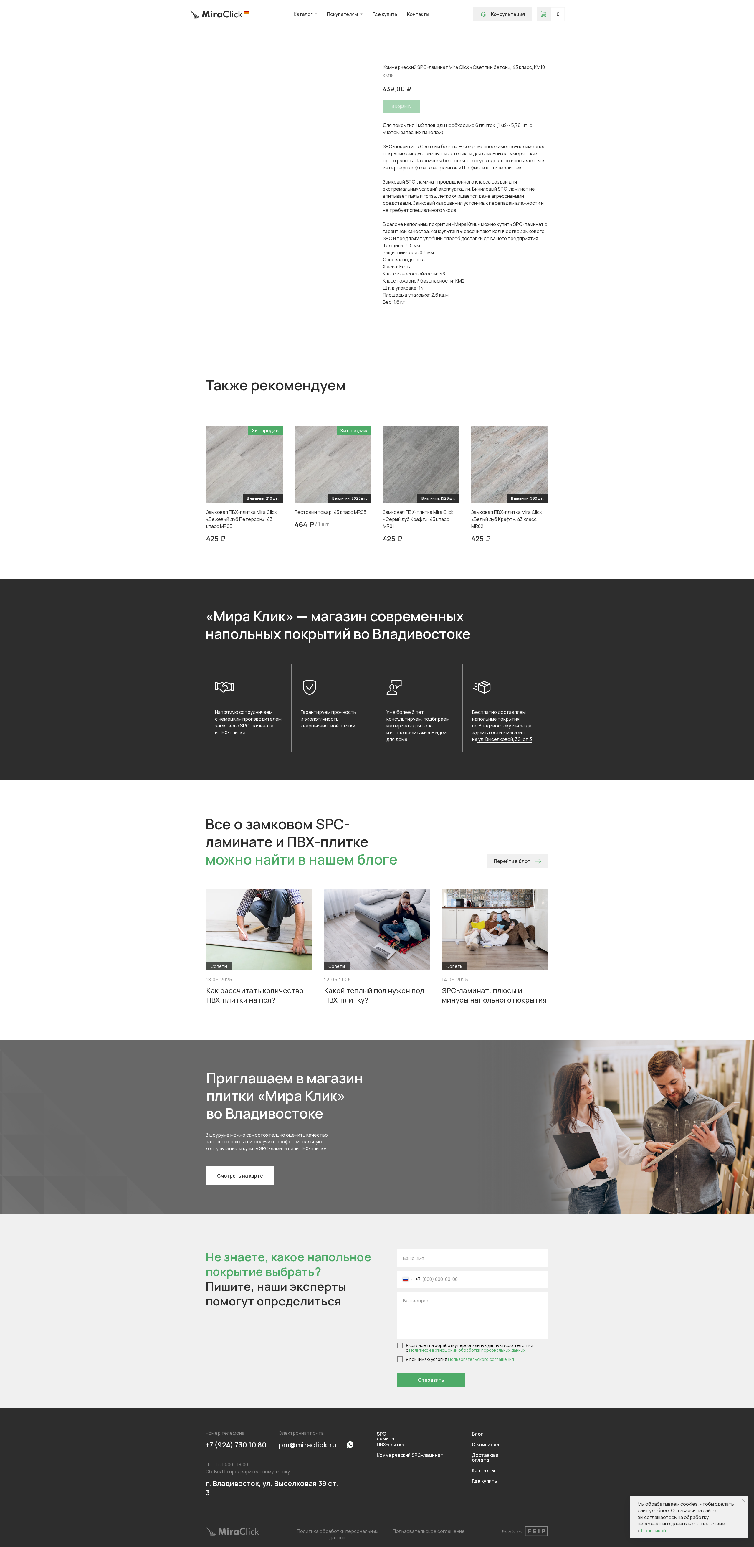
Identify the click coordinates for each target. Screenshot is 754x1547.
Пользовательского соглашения (481, 1359)
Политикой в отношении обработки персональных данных (467, 1350)
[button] (502, 14)
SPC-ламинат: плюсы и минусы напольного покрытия (494, 995)
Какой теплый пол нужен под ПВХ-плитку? (374, 995)
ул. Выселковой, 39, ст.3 (504, 739)
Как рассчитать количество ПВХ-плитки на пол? (254, 995)
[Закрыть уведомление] (744, 1501)
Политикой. (653, 1530)
